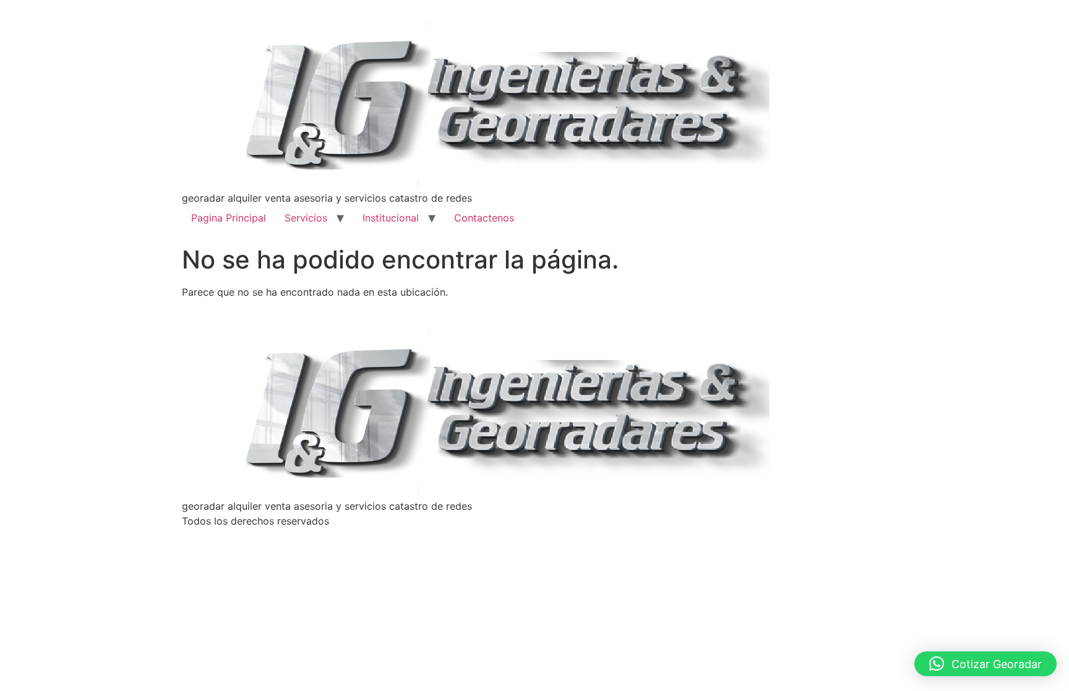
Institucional (391, 218)
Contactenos (484, 218)
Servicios (306, 218)
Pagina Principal (228, 218)
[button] (985, 663)
